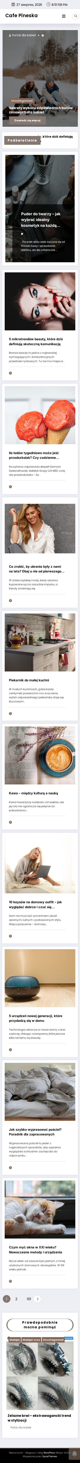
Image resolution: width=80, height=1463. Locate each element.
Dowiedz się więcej (44, 120)
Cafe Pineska (21, 15)
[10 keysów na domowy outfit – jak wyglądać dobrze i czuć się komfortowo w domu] (40, 864)
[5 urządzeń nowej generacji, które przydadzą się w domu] (40, 978)
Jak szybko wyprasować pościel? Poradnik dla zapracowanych (35, 1132)
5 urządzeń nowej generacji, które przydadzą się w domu (35, 1018)
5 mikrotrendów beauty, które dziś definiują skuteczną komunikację (36, 341)
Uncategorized (38, 101)
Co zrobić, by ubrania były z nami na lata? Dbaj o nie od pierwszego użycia (35, 569)
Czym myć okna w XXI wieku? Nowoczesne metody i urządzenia (35, 1249)
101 (29, 1299)
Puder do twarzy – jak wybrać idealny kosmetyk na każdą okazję (40, 220)
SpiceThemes (49, 1444)
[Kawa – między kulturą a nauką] (40, 755)
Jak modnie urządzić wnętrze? (33, 1408)
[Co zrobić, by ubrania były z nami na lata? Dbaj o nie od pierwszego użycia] (40, 528)
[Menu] (64, 16)
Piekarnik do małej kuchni (29, 680)
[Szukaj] (75, 16)
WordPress (49, 1441)
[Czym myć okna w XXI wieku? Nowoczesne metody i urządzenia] (40, 1209)
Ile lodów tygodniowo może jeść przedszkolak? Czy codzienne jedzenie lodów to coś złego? (34, 456)
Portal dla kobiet (39, 35)
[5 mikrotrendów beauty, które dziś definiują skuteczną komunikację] (40, 301)
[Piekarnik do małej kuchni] (40, 642)
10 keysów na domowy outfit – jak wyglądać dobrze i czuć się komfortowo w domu (35, 905)
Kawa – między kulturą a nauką (33, 793)
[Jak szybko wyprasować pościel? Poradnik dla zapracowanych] (40, 1091)
